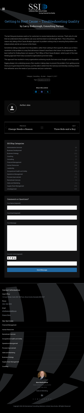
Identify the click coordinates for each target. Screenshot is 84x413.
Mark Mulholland (42, 382)
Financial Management (9, 325)
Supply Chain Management (10, 362)
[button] (33, 399)
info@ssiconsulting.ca (9, 311)
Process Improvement (9, 348)
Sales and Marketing (8, 352)
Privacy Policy (6, 315)
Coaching (5, 366)
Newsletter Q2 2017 (43, 80)
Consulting (36, 76)
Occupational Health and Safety (12, 339)
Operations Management (10, 343)
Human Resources (8, 329)
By (43, 76)
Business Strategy (8, 357)
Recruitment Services (8, 334)
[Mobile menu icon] (3, 9)
